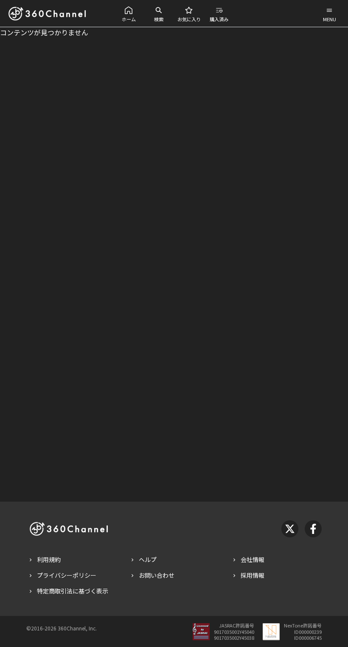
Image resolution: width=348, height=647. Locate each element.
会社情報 (252, 559)
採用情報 (252, 575)
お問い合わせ (156, 575)
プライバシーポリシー (66, 575)
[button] (128, 13)
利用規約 (49, 559)
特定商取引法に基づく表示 (72, 591)
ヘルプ (148, 559)
